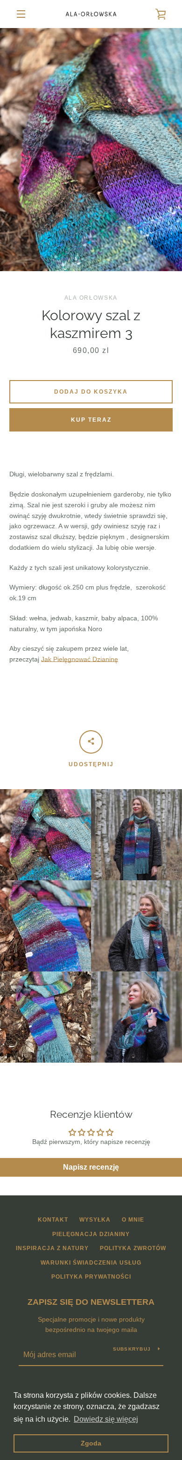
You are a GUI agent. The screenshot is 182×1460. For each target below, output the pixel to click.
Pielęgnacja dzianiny (91, 1234)
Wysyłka (95, 1219)
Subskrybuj (132, 1349)
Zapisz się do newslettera (91, 1302)
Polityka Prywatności (91, 1276)
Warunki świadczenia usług (91, 1262)
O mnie (133, 1219)
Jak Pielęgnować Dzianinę (79, 659)
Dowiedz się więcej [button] (106, 1419)
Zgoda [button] (91, 1443)
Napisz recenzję (91, 1167)
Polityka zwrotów (133, 1248)
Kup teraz (91, 420)
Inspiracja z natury (52, 1248)
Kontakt (53, 1219)
